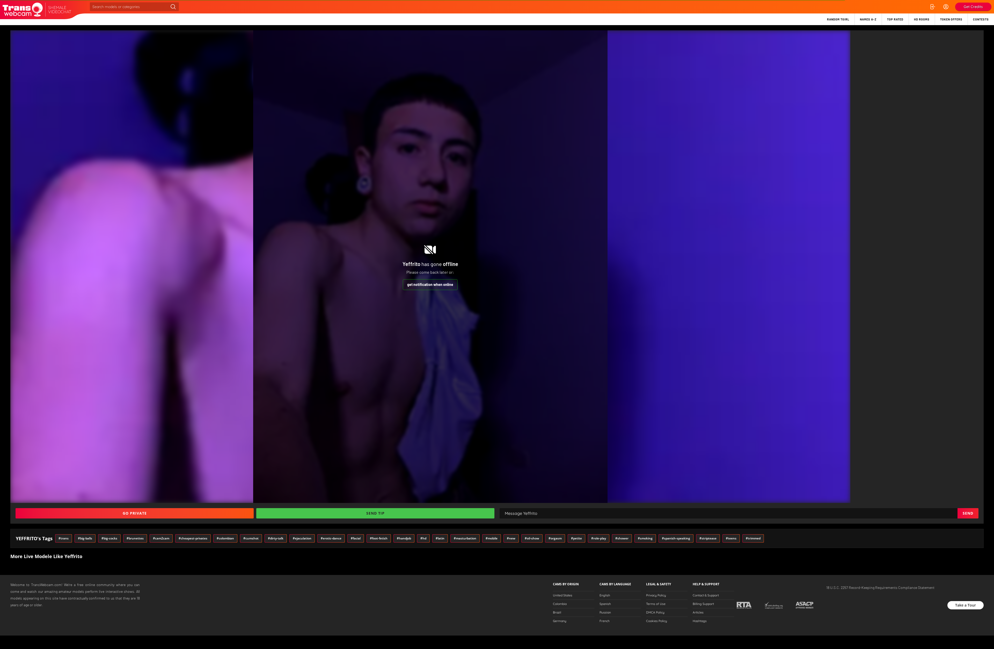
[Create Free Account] (946, 6)
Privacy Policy (656, 595)
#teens (731, 538)
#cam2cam (161, 538)
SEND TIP (375, 513)
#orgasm (555, 538)
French (605, 621)
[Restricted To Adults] (744, 605)
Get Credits (973, 6)
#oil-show (532, 538)
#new (511, 538)
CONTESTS (981, 19)
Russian (605, 612)
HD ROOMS (922, 19)
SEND (968, 513)
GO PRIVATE (135, 513)
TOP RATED (895, 19)
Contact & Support (706, 595)
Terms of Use (656, 603)
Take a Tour (965, 605)
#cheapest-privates (193, 538)
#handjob (404, 538)
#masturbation (465, 538)
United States (562, 595)
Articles (698, 612)
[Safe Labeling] (773, 605)
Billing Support (703, 603)
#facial (356, 538)
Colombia (560, 603)
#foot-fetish (379, 538)
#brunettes (135, 538)
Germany (559, 621)
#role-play (598, 538)
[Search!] (173, 6)
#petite (576, 538)
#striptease (708, 538)
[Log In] (932, 6)
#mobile (492, 538)
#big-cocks (109, 538)
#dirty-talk (275, 538)
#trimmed (753, 538)
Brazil (557, 612)
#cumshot (251, 538)
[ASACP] (805, 605)
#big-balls (85, 538)
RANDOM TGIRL (838, 19)
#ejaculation (302, 538)
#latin (440, 538)
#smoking (645, 538)
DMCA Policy (655, 612)
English (605, 595)
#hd (423, 538)
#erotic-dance (331, 538)
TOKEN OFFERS (951, 19)
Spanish (605, 603)
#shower (621, 538)
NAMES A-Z (868, 19)
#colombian (225, 538)
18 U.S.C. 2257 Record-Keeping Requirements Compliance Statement (880, 587)
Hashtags (700, 621)
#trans (64, 538)
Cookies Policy (656, 621)
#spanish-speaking (676, 538)
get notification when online (430, 284)
